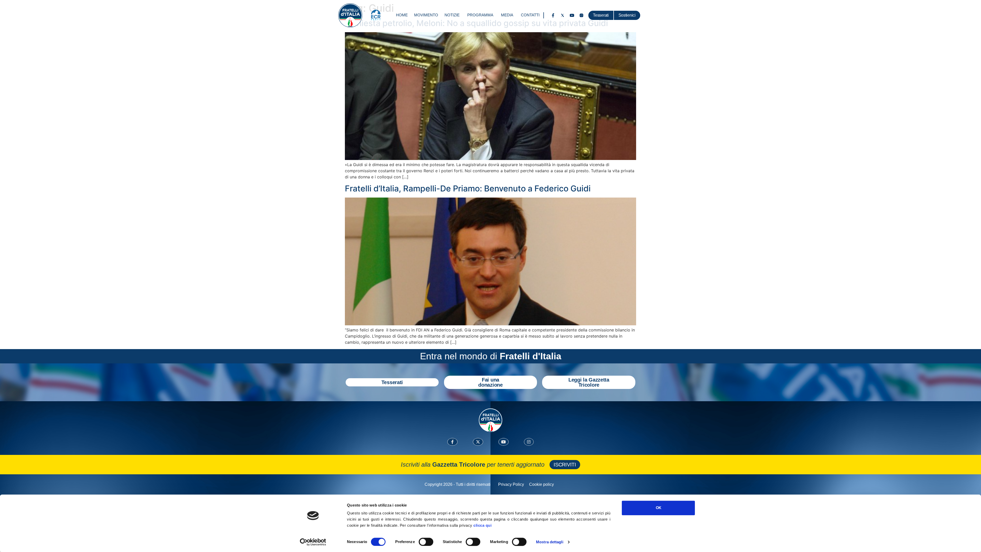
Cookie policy (541, 484)
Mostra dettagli (549, 542)
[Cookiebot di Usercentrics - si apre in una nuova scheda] (313, 542)
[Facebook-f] (553, 15)
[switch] (426, 542)
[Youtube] (572, 15)
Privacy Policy (511, 484)
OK (658, 507)
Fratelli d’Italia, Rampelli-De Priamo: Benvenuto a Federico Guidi (468, 188)
